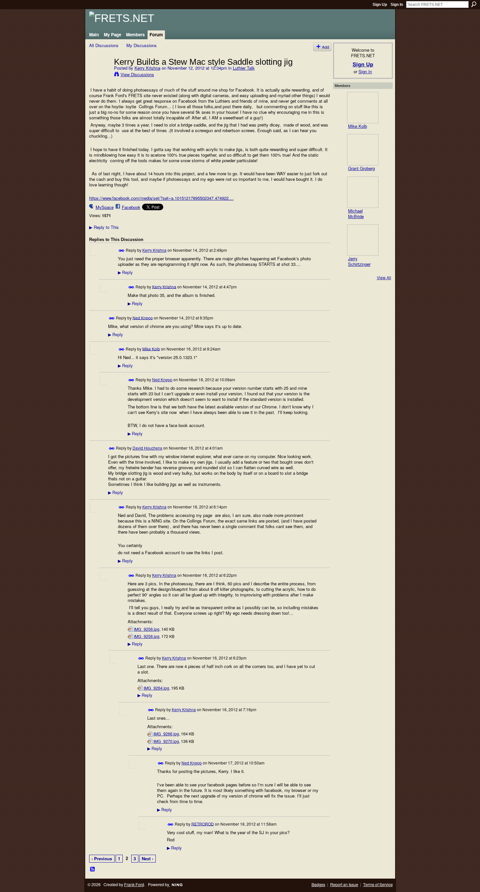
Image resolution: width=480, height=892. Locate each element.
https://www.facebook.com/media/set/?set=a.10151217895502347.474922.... (161, 198)
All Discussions (104, 45)
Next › (147, 858)
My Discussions (141, 45)
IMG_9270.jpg (166, 741)
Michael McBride (356, 213)
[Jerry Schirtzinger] (362, 240)
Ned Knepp (143, 317)
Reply (125, 272)
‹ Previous (101, 858)
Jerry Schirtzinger (359, 261)
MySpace (105, 207)
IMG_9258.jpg (146, 636)
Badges (318, 884)
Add (325, 47)
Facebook (131, 207)
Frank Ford (134, 884)
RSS (93, 869)
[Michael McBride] (362, 192)
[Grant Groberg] (362, 149)
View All (384, 277)
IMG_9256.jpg (146, 629)
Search (473, 4)
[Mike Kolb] (362, 107)
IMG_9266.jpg (166, 734)
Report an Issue (344, 884)
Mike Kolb (151, 348)
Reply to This (104, 227)
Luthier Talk (244, 68)
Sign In (397, 4)
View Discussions (137, 74)
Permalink (122, 251)
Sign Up (380, 4)
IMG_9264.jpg (156, 688)
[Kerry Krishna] (99, 75)
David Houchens (147, 448)
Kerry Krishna (147, 68)
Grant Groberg (361, 168)
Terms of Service (378, 884)
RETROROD (202, 823)
